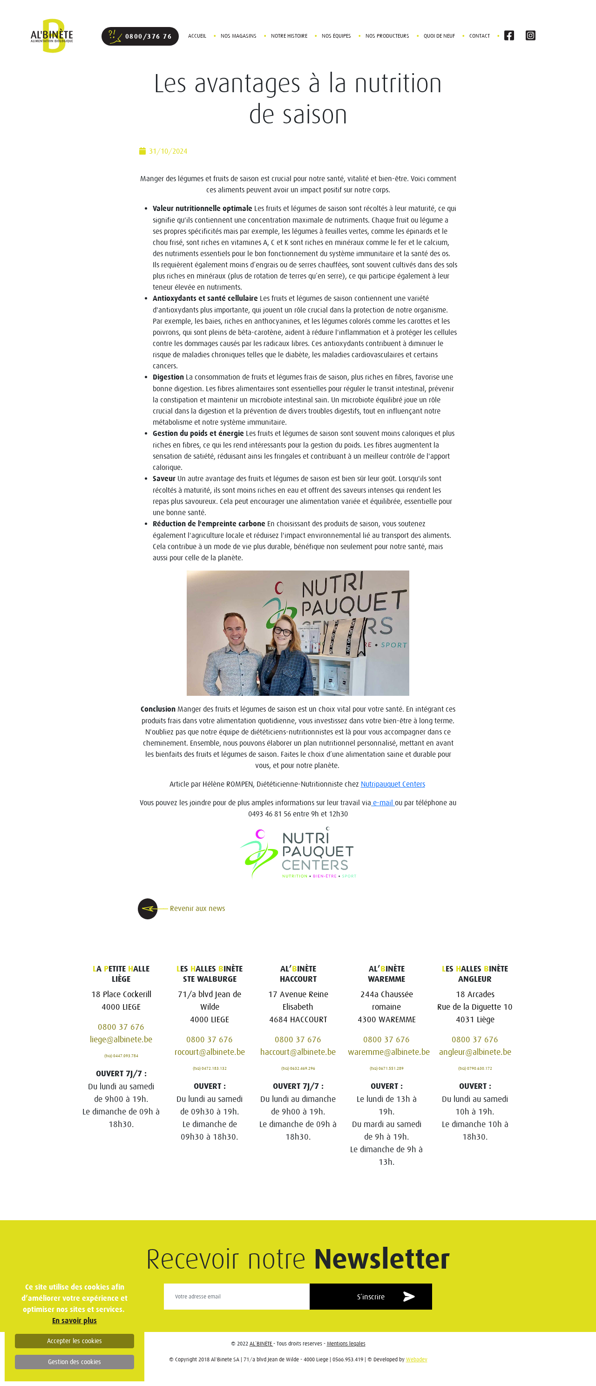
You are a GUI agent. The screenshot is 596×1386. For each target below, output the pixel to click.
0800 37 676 (121, 1027)
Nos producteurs (387, 36)
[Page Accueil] (47, 35)
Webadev (416, 1359)
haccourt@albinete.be (298, 1052)
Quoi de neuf (439, 36)
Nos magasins (239, 36)
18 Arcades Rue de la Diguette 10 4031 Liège (475, 1006)
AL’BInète (261, 1343)
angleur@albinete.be (475, 1052)
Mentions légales (346, 1343)
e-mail (383, 802)
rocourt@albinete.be (210, 1052)
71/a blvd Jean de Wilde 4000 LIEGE (209, 1006)
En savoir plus (74, 1320)
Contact (479, 36)
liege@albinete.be (121, 1039)
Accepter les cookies (74, 1341)
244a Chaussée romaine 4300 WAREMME (387, 1006)
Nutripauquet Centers (393, 784)
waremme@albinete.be (389, 1052)
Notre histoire (289, 36)
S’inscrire (371, 1296)
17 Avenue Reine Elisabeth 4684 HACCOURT (298, 1006)
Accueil (197, 36)
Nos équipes (336, 36)
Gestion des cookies (74, 1362)
